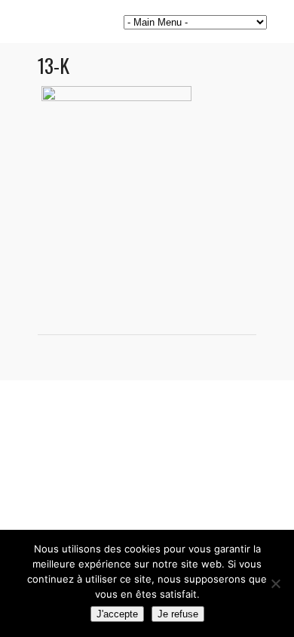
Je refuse (178, 614)
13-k (53, 65)
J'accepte (117, 614)
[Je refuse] (275, 583)
